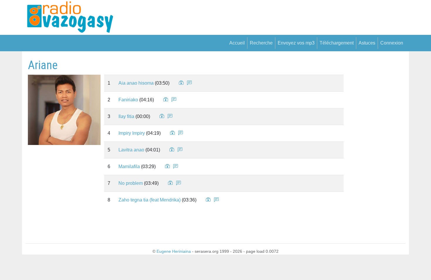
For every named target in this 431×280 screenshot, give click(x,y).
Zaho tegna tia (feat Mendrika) (149, 199)
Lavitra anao (131, 149)
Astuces (367, 42)
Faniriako (128, 99)
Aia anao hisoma (136, 83)
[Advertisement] (372, 146)
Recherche (261, 42)
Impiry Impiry (131, 133)
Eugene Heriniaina (174, 251)
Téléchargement (337, 42)
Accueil (237, 42)
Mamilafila (129, 166)
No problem (130, 183)
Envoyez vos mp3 (296, 42)
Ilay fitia (126, 116)
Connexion (391, 42)
